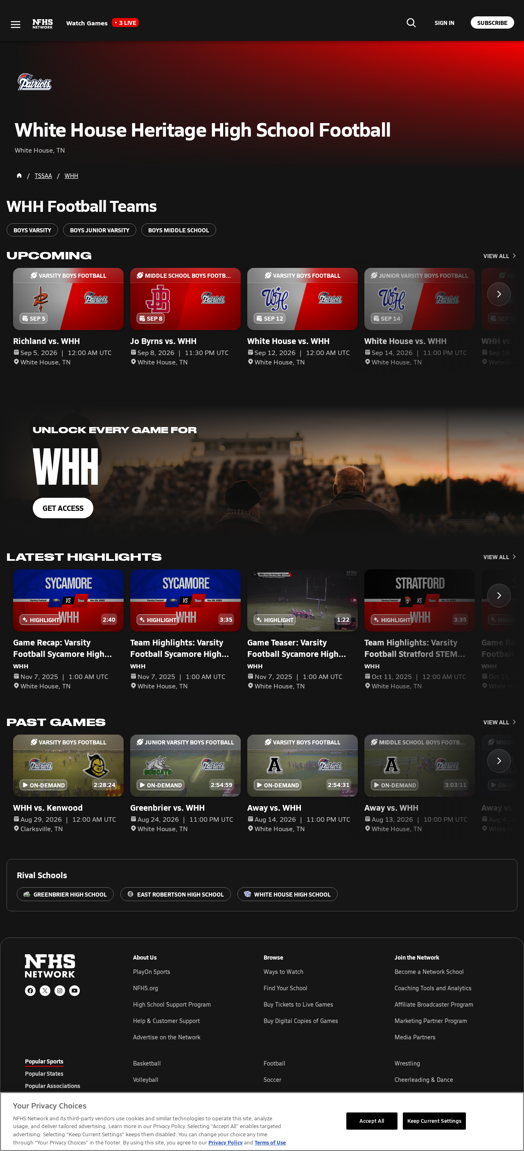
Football (274, 1063)
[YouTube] (74, 990)
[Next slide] (499, 294)
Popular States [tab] (44, 1073)
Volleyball (145, 1080)
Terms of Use (270, 1142)
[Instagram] (59, 990)
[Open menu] (15, 24)
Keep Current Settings (434, 1120)
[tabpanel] (316, 1079)
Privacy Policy (225, 1142)
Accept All (371, 1120)
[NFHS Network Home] (43, 24)
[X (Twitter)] (45, 990)
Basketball (147, 1063)
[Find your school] (411, 22)
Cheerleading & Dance (424, 1080)
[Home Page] (19, 175)
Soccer (272, 1080)
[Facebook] (30, 990)
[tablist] (66, 1073)
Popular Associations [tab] (52, 1085)
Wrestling (407, 1063)
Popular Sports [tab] (44, 1061)
